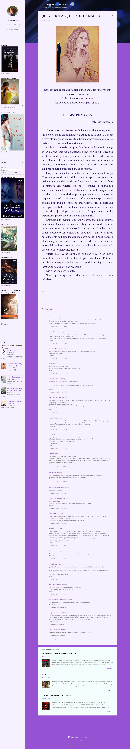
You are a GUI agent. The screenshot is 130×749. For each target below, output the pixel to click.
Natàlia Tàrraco (53, 332)
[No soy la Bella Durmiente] (4, 353)
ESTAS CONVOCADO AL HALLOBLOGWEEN (59, 653)
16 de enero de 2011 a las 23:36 (58, 558)
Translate (14, 172)
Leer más (109, 669)
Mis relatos (49, 309)
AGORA (45, 674)
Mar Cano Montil (54, 379)
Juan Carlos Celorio (54, 584)
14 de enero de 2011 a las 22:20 (58, 482)
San (50, 364)
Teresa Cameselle (54, 629)
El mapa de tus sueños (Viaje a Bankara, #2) (14, 389)
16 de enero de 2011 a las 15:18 (58, 545)
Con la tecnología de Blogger (78, 737)
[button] (112, 15)
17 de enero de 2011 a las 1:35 (57, 579)
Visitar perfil (13, 33)
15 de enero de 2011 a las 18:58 (58, 508)
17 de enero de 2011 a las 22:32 (58, 594)
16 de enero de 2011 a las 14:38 (58, 523)
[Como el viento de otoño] (4, 379)
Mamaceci (52, 472)
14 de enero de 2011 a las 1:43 (57, 392)
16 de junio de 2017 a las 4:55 (57, 607)
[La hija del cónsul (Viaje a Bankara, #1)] (4, 366)
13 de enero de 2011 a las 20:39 (58, 373)
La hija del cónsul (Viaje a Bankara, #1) (15, 365)
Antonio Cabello (53, 349)
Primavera (51, 551)
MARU (51, 564)
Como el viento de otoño (15, 377)
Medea (51, 453)
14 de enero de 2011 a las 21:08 (58, 467)
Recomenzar (52, 513)
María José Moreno (54, 397)
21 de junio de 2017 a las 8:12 (57, 635)
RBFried (81, 740)
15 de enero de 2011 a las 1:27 (57, 493)
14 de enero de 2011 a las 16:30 (58, 448)
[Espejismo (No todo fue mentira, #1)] (4, 403)
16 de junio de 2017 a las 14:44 (57, 624)
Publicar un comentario (50, 640)
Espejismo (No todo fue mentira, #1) (15, 402)
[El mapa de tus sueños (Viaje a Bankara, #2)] (4, 390)
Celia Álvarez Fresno (55, 498)
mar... (50, 435)
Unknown (51, 317)
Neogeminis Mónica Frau (56, 613)
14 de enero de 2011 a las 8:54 (57, 412)
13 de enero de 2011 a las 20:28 (58, 358)
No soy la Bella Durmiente (12, 351)
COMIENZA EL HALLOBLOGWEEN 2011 (57, 696)
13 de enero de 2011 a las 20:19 (58, 343)
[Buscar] (116, 5)
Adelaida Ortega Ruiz (55, 487)
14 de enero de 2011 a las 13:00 (58, 429)
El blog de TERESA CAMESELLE (57, 4)
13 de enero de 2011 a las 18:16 (58, 326)
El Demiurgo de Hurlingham (57, 599)
